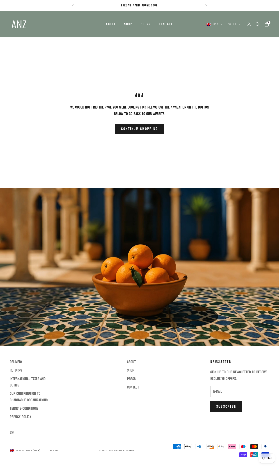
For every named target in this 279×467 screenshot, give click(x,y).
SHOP (128, 24)
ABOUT (111, 24)
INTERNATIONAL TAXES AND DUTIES (28, 382)
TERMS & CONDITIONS (24, 408)
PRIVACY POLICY (20, 416)
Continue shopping (139, 128)
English (232, 24)
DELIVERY (16, 361)
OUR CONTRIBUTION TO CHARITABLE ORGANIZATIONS (29, 396)
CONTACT (166, 24)
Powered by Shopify (124, 450)
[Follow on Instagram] (12, 432)
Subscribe (226, 406)
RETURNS (16, 370)
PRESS (146, 24)
